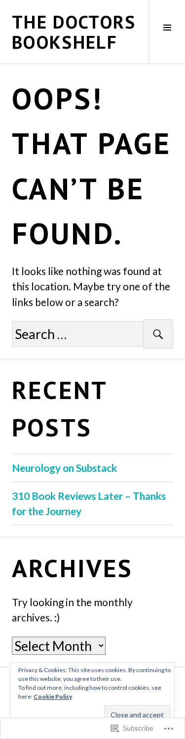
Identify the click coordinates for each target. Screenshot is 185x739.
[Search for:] (92, 335)
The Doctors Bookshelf (74, 32)
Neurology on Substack (64, 468)
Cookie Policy (53, 696)
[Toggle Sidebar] (167, 31)
